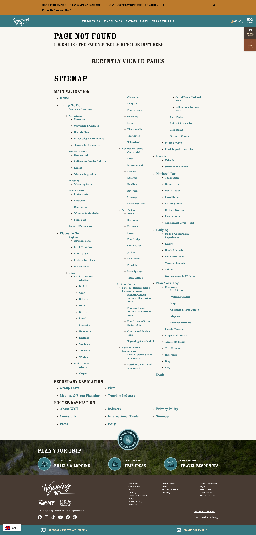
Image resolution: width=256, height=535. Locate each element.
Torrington (133, 135)
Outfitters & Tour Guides (184, 309)
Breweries (79, 200)
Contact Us (68, 416)
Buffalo (83, 286)
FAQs (112, 424)
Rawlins (132, 184)
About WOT (69, 408)
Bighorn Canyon (174, 210)
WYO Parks (205, 489)
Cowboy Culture (83, 155)
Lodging (162, 229)
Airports (175, 316)
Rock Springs (135, 271)
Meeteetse (84, 325)
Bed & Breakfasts (175, 256)
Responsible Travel (176, 335)
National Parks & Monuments (132, 349)
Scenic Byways (173, 142)
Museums (79, 119)
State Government (209, 483)
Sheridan (84, 337)
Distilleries (80, 207)
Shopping (74, 180)
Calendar (170, 160)
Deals (160, 374)
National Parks (83, 240)
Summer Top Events (176, 166)
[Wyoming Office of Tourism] (21, 21)
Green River (134, 245)
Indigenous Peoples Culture (90, 161)
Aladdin (84, 280)
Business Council (208, 495)
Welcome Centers (180, 296)
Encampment (135, 165)
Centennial (133, 152)
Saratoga (132, 197)
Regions (73, 237)
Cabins (169, 269)
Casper (83, 373)
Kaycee (83, 312)
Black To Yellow (83, 247)
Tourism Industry (122, 395)
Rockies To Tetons (84, 260)
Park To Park (81, 253)
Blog (167, 361)
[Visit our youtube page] (60, 517)
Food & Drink (77, 190)
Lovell (82, 318)
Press (64, 424)
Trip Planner (172, 348)
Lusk (130, 123)
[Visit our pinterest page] (68, 517)
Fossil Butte (172, 197)
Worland (84, 357)
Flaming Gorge (173, 203)
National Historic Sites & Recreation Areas (136, 289)
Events (161, 156)
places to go (113, 21)
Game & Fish (206, 492)
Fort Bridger (134, 239)
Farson (131, 233)
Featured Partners (180, 322)
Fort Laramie (135, 110)
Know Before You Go (55, 10)
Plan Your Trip (163, 21)
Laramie (132, 178)
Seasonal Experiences (81, 226)
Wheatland (133, 142)
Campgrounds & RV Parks (180, 276)
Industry (114, 408)
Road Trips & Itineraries (179, 149)
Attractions (75, 116)
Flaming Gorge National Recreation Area (139, 311)
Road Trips (176, 290)
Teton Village (135, 278)
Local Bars (80, 220)
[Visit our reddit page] (75, 517)
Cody (82, 292)
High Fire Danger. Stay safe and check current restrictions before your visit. (103, 5)
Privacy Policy (167, 408)
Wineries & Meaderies (86, 213)
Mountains (176, 130)
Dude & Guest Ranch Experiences (177, 235)
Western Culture (78, 151)
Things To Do (70, 105)
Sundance (84, 344)
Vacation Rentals (175, 263)
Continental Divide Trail (179, 222)
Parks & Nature (126, 284)
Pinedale (132, 265)
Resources (171, 287)
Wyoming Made (83, 184)
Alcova (83, 367)
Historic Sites (81, 132)
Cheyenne (133, 97)
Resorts (169, 243)
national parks (137, 21)
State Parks (176, 117)
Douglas (132, 103)
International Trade (123, 416)
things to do (90, 21)
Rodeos (78, 167)
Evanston (132, 226)
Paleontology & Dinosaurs (89, 138)
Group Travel (70, 388)
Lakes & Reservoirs (181, 123)
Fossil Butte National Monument (139, 366)
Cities (72, 273)
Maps (173, 303)
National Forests (179, 136)
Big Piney (132, 220)
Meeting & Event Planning (80, 395)
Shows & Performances (87, 145)
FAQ (167, 367)
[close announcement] (214, 6)
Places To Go (69, 233)
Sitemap (162, 416)
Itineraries (171, 354)
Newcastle (85, 331)
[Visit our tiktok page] (53, 517)
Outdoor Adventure (80, 109)
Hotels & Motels (174, 250)
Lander (131, 171)
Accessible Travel (175, 342)
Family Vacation (174, 329)
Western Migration (85, 174)
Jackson (131, 252)
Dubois (131, 158)
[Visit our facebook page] (40, 517)
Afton (130, 213)
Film (111, 388)
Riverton (132, 190)
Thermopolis (134, 129)
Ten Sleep (84, 350)
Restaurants (81, 194)
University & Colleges (86, 126)
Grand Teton (172, 184)
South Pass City (136, 203)
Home (64, 97)
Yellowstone (172, 177)
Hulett (83, 305)
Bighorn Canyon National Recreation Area (139, 298)
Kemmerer (133, 258)
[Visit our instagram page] (46, 517)
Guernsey (132, 116)
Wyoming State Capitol (140, 341)
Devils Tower (172, 190)
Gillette (83, 299)
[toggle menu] (250, 21)
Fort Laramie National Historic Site (140, 323)
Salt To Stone (81, 266)
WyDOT (204, 486)
